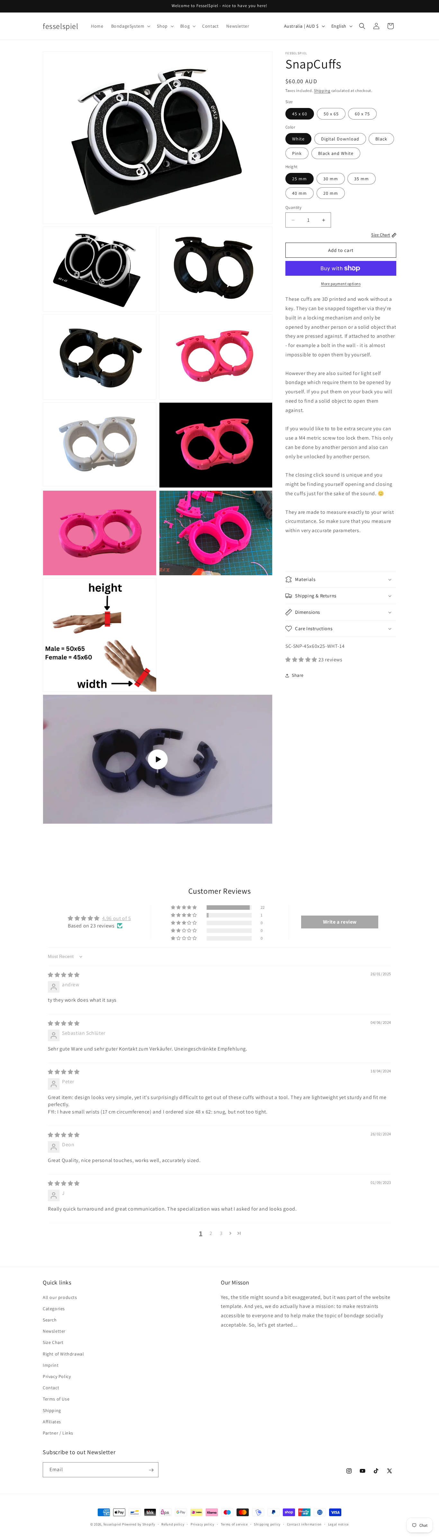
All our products (60, 1297)
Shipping (322, 90)
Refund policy (172, 1524)
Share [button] (298, 675)
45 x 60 (299, 114)
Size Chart (53, 1343)
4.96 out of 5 (116, 918)
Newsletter (54, 1331)
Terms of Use (56, 1399)
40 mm (299, 193)
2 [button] (211, 1233)
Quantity (293, 207)
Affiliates (52, 1422)
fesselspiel (112, 1524)
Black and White (336, 153)
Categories (54, 1308)
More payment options (341, 283)
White (298, 139)
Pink (297, 153)
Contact (51, 1388)
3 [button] (221, 1233)
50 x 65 (331, 114)
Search (50, 1320)
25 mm (299, 179)
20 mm (330, 193)
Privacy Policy (57, 1376)
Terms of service (234, 1524)
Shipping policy (267, 1524)
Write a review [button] (340, 921)
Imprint (50, 1365)
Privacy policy (202, 1524)
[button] (130, 26)
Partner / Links (58, 1433)
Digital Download (340, 139)
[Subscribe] (151, 1470)
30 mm (330, 179)
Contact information (304, 1524)
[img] (64, 974)
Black (381, 139)
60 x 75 (362, 114)
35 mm (361, 179)
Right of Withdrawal (63, 1354)
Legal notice (338, 1524)
